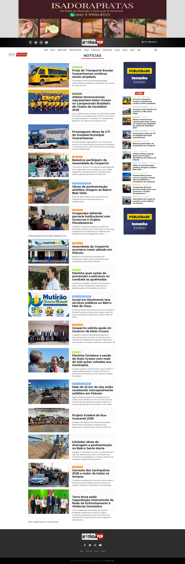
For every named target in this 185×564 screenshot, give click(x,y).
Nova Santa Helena (75, 50)
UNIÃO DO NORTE (62, 50)
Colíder (86, 50)
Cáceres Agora (107, 50)
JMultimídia (109, 561)
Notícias (21, 55)
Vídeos (154, 42)
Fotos (146, 42)
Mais (138, 50)
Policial (125, 50)
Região (132, 50)
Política (117, 50)
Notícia (52, 50)
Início (46, 50)
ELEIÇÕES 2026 (95, 50)
